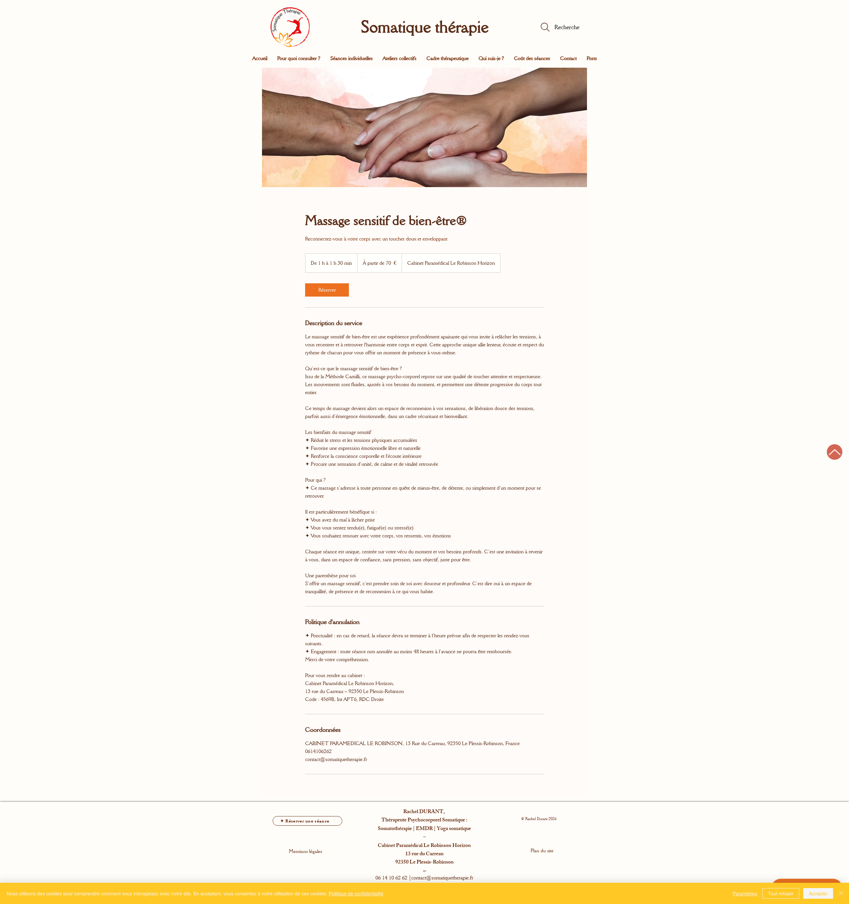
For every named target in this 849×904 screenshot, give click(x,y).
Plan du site (542, 851)
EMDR (424, 829)
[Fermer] (841, 893)
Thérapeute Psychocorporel (411, 820)
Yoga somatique (454, 829)
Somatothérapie (395, 829)
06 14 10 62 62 (391, 877)
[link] (327, 290)
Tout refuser (781, 893)
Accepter (818, 893)
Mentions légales (305, 851)
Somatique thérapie (425, 26)
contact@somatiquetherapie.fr (442, 877)
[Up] (834, 452)
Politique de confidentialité (356, 893)
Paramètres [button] (745, 893)
